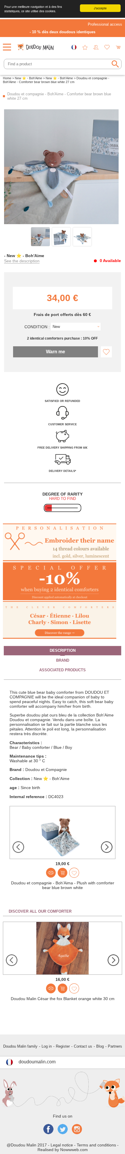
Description (63, 650)
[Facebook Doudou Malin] (48, 1130)
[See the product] (51, 872)
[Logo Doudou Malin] (36, 45)
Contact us (83, 1046)
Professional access (105, 24)
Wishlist (107, 47)
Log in (47, 1046)
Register (63, 1046)
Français (73, 47)
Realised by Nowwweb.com (63, 1149)
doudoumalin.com (37, 1061)
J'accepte (100, 8)
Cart (118, 47)
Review (85, 47)
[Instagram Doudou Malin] (76, 1130)
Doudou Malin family (20, 1046)
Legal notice (62, 1145)
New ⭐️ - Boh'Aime (28, 78)
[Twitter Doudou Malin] (62, 1130)
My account (96, 47)
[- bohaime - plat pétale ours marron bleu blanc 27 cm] (40, 236)
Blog (100, 1046)
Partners (115, 1046)
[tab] (62, 651)
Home (7, 78)
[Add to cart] (62, 872)
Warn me (55, 351)
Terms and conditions (96, 1145)
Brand (62, 660)
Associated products (62, 670)
